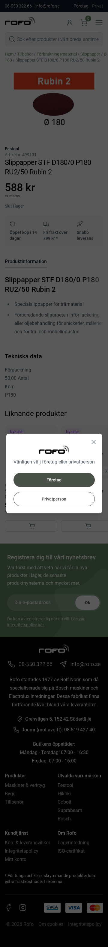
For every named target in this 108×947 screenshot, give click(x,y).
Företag (54, 480)
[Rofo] (54, 450)
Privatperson (54, 499)
